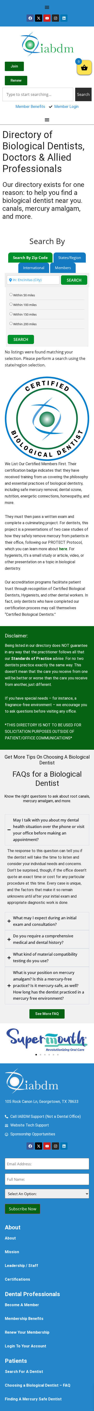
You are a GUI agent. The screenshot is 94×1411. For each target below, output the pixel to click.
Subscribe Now (22, 1209)
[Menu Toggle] (47, 7)
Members (63, 267)
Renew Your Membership (27, 1332)
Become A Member (22, 1305)
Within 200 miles (25, 324)
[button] (9, 1039)
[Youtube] (47, 18)
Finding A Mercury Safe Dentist (33, 1399)
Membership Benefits (24, 1318)
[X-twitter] (38, 18)
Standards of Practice (31, 658)
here (63, 549)
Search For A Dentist (24, 1371)
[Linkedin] (63, 18)
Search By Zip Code (30, 257)
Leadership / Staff (21, 1265)
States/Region (69, 257)
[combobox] (37, 94)
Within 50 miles (24, 295)
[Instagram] (55, 18)
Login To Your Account (25, 1346)
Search (74, 280)
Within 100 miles (25, 304)
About (10, 1238)
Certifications (17, 1279)
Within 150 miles (25, 314)
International (33, 267)
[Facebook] (30, 18)
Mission (12, 1252)
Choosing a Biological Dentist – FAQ (37, 1385)
